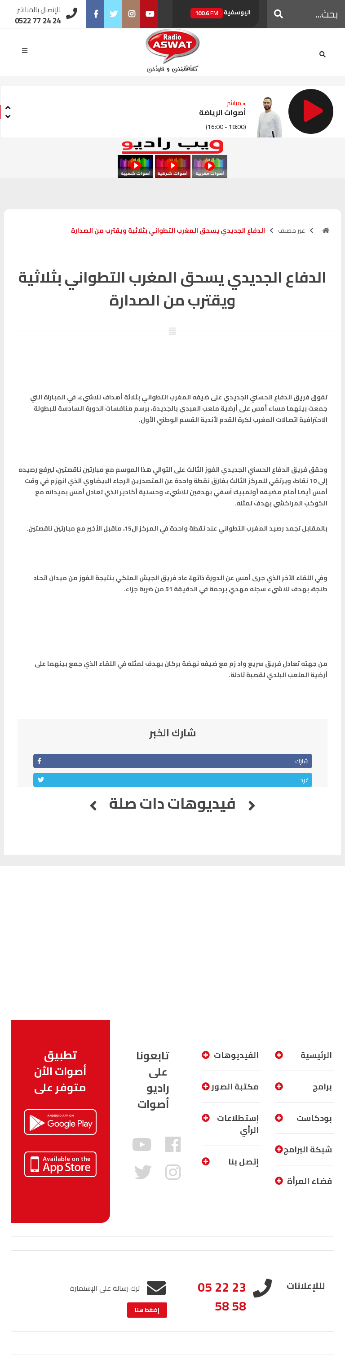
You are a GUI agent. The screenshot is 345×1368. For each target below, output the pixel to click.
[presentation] (7, 106)
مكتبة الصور (235, 1086)
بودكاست (314, 1118)
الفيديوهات (236, 1055)
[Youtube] (149, 14)
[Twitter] (113, 14)
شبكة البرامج (307, 1149)
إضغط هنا (147, 1310)
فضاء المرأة (309, 1180)
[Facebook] (95, 14)
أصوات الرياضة (222, 112)
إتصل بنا (243, 1161)
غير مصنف (291, 230)
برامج (322, 1086)
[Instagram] (131, 14)
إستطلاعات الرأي (238, 1124)
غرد (304, 780)
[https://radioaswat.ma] (326, 230)
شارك (302, 761)
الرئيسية (316, 1055)
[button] (278, 14)
